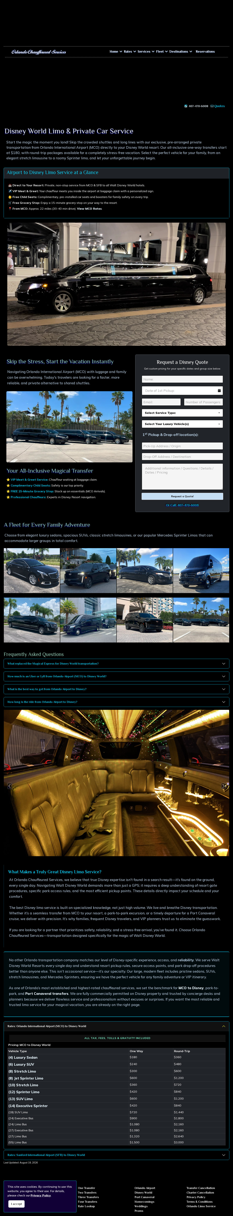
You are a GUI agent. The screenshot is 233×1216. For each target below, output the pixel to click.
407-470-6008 (198, 106)
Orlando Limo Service (201, 1206)
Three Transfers (88, 1197)
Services (144, 51)
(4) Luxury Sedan (22, 1057)
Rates (128, 51)
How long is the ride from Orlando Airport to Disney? (42, 702)
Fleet (160, 51)
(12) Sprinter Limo (24, 1092)
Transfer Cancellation (201, 1188)
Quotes (219, 106)
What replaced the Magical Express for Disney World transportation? (53, 663)
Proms (139, 1211)
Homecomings (144, 1201)
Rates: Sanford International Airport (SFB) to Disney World (46, 1155)
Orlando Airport (145, 1188)
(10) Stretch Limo (23, 1085)
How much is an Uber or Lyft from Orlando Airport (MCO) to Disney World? (56, 676)
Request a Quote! (182, 496)
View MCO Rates (89, 208)
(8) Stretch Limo (22, 1071)
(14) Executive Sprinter (28, 1106)
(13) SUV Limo (20, 1099)
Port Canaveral (144, 1197)
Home (114, 51)
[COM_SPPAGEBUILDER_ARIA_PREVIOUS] (7, 783)
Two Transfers (87, 1192)
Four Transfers (87, 1201)
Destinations (178, 51)
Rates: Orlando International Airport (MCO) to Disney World (46, 1026)
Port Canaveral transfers (46, 993)
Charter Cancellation (200, 1192)
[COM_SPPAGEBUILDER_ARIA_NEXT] (225, 783)
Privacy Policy (196, 1197)
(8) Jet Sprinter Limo (25, 1078)
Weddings (141, 1206)
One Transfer (86, 1188)
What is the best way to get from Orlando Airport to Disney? (46, 689)
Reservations (205, 51)
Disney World (143, 1192)
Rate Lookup (86, 1206)
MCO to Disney (191, 988)
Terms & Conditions (200, 1201)
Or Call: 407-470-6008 (182, 505)
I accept (16, 1204)
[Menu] (220, 51)
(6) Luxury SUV (21, 1064)
